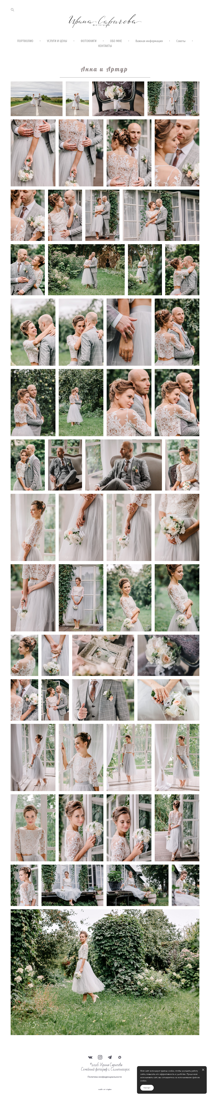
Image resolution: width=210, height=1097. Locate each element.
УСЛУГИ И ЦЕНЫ (57, 41)
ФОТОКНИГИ (88, 41)
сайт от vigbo (105, 1089)
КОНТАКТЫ (105, 46)
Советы (181, 41)
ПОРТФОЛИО (25, 41)
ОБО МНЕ (116, 41)
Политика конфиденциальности (105, 1076)
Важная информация (149, 41)
